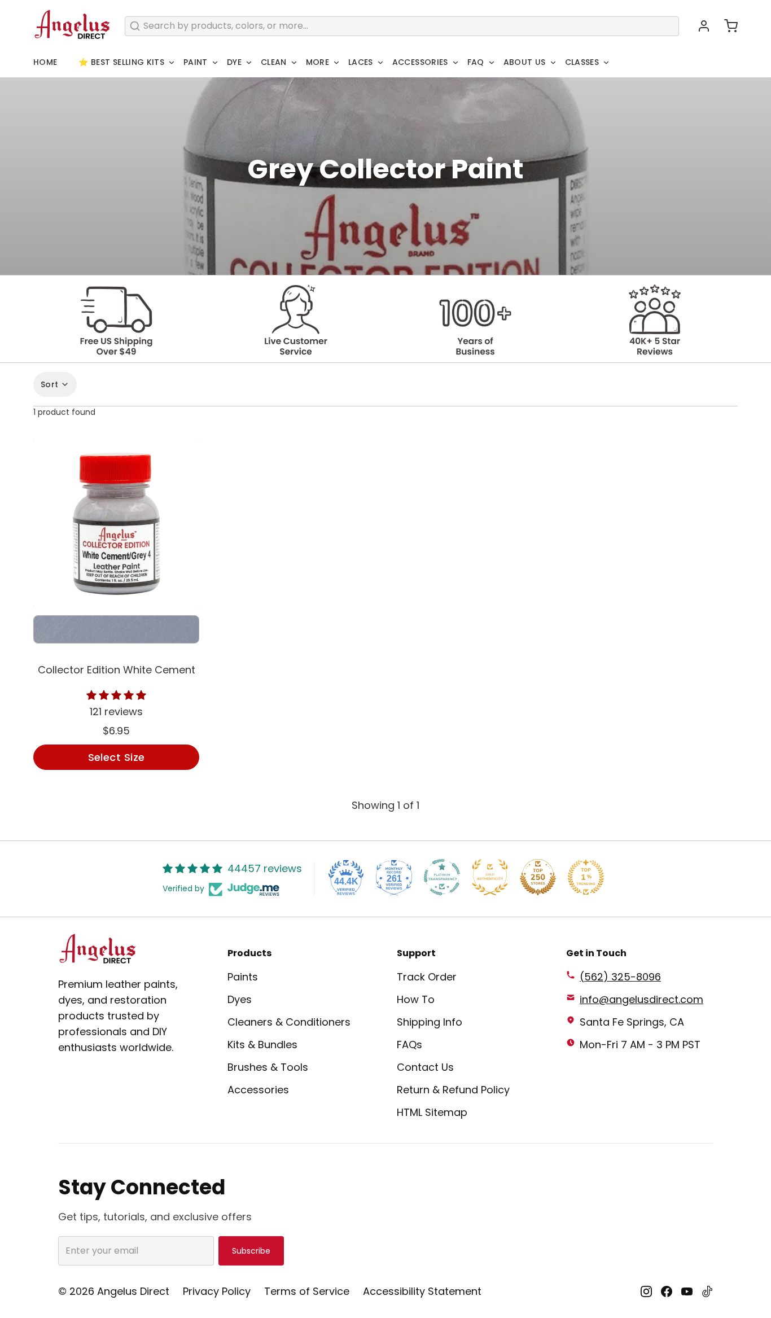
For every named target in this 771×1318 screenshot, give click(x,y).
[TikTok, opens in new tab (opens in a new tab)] (707, 1291)
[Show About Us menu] (553, 63)
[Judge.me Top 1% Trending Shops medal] (586, 877)
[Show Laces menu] (380, 63)
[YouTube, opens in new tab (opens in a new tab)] (687, 1291)
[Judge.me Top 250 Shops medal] (538, 877)
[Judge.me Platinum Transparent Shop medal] (442, 877)
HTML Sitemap (432, 1112)
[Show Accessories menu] (455, 63)
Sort (49, 384)
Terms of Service (306, 1291)
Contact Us (425, 1067)
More (317, 62)
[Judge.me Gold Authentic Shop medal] (490, 877)
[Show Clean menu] (294, 63)
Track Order (427, 977)
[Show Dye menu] (249, 63)
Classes (582, 62)
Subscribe (251, 1250)
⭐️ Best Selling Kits (121, 62)
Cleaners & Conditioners (289, 1022)
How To (416, 999)
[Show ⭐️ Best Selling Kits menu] (172, 63)
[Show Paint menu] (215, 63)
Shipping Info (429, 1022)
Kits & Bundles (262, 1044)
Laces (360, 62)
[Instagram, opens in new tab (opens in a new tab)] (646, 1291)
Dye (234, 62)
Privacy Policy (217, 1291)
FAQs (409, 1044)
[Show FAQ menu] (492, 63)
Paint (195, 62)
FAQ (475, 62)
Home (45, 62)
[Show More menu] (336, 63)
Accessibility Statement (422, 1291)
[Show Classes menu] (606, 63)
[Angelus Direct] (72, 26)
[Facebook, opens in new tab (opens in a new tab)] (666, 1291)
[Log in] (699, 26)
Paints (242, 977)
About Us (524, 62)
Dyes (239, 999)
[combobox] (402, 26)
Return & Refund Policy (453, 1090)
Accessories (420, 62)
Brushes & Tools (267, 1067)
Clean (274, 62)
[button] (726, 26)
